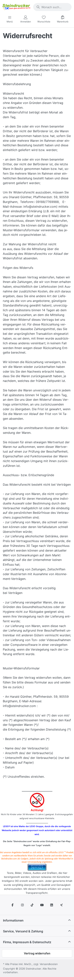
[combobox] (52, 7)
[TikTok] (32, 905)
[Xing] (61, 905)
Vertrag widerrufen (37, 953)
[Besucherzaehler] (37, 867)
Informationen (13, 920)
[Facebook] (12, 905)
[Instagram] (22, 905)
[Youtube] (42, 905)
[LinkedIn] (52, 905)
